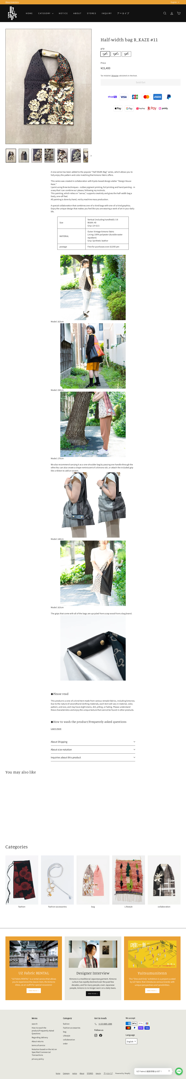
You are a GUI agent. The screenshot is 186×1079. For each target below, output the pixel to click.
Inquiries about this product (66, 757)
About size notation (61, 749)
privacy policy (38, 1059)
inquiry (107, 13)
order (65, 1043)
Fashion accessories (71, 1027)
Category (44, 13)
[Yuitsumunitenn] (152, 954)
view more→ (33, 990)
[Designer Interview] (93, 954)
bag (64, 1031)
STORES (91, 13)
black (105, 53)
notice (63, 13)
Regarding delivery (40, 1037)
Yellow (116, 53)
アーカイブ (123, 13)
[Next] (90, 155)
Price (103, 62)
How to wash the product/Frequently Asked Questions (43, 1030)
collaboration (69, 1039)
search (34, 1023)
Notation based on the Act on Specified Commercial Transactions (44, 1052)
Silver (126, 53)
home (29, 13)
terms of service (38, 1045)
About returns (37, 1041)
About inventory (12, 2)
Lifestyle (66, 1035)
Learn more (56, 728)
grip (103, 48)
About (77, 13)
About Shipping (59, 741)
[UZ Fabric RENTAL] (34, 954)
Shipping (114, 75)
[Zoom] (48, 86)
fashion (66, 1023)
